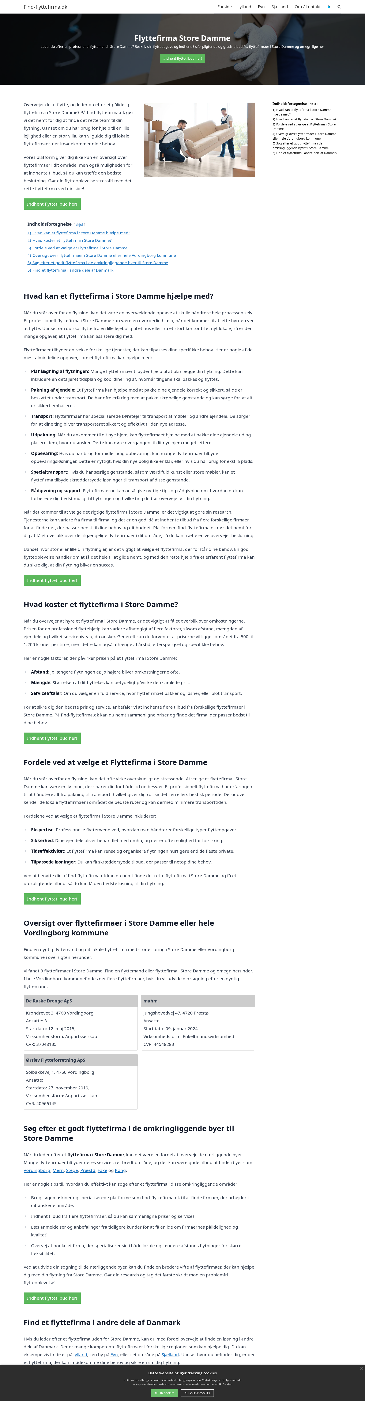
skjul (79, 224)
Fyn (261, 7)
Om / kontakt (308, 7)
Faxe (102, 1170)
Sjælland (279, 7)
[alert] (182, 1383)
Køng (120, 1170)
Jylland (244, 7)
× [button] (361, 1368)
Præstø (87, 1170)
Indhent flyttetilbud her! (182, 58)
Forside (224, 7)
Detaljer (227, 1384)
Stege (72, 1170)
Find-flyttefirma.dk (45, 6)
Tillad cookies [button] (164, 1393)
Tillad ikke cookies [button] (197, 1393)
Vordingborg (37, 1170)
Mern (58, 1170)
